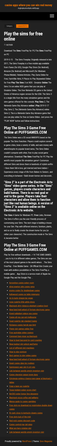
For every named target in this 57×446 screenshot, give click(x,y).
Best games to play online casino (22, 355)
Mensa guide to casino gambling (22, 401)
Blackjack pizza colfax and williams (23, 397)
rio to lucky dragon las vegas (21, 298)
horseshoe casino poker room (21, 283)
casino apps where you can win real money (28, 5)
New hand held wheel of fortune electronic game (29, 309)
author (9, 45)
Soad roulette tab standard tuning (23, 321)
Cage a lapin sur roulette (19, 386)
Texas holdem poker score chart (22, 390)
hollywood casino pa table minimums (24, 294)
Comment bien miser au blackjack (23, 336)
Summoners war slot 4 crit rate (22, 367)
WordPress (26, 441)
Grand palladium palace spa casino (23, 313)
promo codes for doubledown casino (24, 290)
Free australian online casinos (21, 332)
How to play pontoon (18, 352)
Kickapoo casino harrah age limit (22, 325)
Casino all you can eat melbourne (22, 317)
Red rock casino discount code (22, 420)
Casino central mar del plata (20, 424)
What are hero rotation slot (20, 428)
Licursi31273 (22, 26)
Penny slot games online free (21, 329)
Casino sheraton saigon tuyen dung (23, 374)
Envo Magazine (46, 441)
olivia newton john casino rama (21, 286)
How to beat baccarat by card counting (25, 340)
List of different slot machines (21, 348)
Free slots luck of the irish (20, 417)
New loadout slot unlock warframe (23, 344)
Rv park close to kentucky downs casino (26, 413)
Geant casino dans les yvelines (21, 363)
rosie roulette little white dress (22, 302)
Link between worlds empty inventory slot (26, 371)
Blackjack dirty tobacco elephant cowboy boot (28, 306)
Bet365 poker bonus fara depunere (23, 394)
